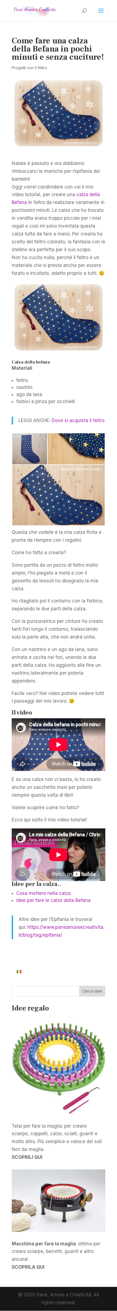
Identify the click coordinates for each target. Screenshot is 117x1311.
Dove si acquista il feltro (78, 420)
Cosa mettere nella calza (43, 893)
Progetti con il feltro (29, 67)
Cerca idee (92, 991)
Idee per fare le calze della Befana (53, 900)
